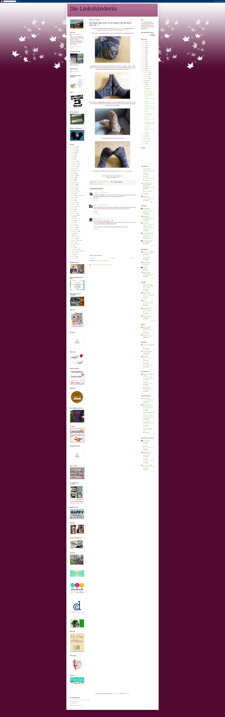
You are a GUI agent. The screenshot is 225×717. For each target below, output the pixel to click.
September (146, 78)
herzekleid (145, 382)
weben (72, 254)
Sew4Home (146, 176)
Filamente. (145, 356)
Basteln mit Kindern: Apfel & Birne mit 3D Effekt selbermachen (149, 287)
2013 (144, 68)
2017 (144, 60)
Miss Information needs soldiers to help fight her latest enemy (148, 407)
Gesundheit (74, 190)
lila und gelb (146, 216)
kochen (73, 208)
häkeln (72, 193)
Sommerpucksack (147, 352)
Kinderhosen (147, 86)
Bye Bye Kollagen (146, 258)
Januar (145, 141)
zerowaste (73, 258)
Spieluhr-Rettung (148, 91)
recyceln (73, 226)
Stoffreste (73, 235)
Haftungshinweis (75, 702)
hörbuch (73, 197)
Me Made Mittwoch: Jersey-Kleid (148, 114)
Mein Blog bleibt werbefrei (147, 89)
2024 (144, 45)
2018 (144, 58)
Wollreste (73, 256)
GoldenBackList (75, 191)
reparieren (73, 227)
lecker (72, 211)
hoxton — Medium (147, 428)
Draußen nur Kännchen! (149, 252)
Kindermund (74, 204)
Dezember (146, 72)
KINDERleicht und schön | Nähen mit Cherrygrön (147, 185)
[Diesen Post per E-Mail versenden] (114, 182)
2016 (144, 62)
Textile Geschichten (148, 233)
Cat (118, 177)
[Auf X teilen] (118, 182)
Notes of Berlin (146, 208)
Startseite (113, 258)
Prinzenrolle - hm (97, 218)
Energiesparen (74, 163)
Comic (72, 157)
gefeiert (73, 177)
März (145, 137)
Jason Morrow (115, 693)
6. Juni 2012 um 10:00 (102, 205)
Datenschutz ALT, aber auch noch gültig (80, 700)
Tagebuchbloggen (75, 240)
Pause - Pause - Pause (148, 383)
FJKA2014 (73, 166)
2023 (144, 47)
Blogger (127, 693)
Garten (72, 172)
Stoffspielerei (74, 236)
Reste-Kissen (147, 127)
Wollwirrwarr (146, 196)
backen (73, 154)
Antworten (95, 200)
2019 (144, 56)
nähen (72, 220)
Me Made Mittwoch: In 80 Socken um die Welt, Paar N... (149, 124)
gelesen (73, 184)
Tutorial (73, 247)
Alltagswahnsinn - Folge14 (148, 317)
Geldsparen (74, 183)
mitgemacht (95, 183)
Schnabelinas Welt (147, 351)
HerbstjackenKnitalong (76, 195)
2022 (144, 49)
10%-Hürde (74, 147)
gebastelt (73, 174)
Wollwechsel (123, 171)
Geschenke (74, 186)
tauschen (73, 244)
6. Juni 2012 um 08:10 (103, 192)
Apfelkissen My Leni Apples (149, 187)
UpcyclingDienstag (75, 251)
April (145, 135)
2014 (144, 66)
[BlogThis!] (116, 182)
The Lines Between (147, 465)
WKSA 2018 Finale (147, 242)
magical (95, 192)
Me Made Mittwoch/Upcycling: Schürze (149, 103)
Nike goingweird (147, 272)
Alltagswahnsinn (147, 316)
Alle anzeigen (152, 202)
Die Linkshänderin (93, 8)
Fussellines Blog (147, 308)
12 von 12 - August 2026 (148, 253)
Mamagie (145, 446)
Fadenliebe (145, 458)
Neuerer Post (93, 258)
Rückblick (73, 229)
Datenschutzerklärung (76, 705)
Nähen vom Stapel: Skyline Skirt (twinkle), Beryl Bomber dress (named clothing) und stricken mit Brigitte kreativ (148, 227)
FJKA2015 (73, 168)
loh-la (144, 300)
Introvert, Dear (146, 169)
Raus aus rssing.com (147, 336)
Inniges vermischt (147, 191)
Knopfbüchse (146, 335)
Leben (72, 209)
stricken (103, 183)
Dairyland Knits (147, 422)
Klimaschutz (74, 206)
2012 (144, 70)
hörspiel (73, 199)
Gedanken (73, 175)
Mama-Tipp (74, 213)
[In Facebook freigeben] (119, 182)
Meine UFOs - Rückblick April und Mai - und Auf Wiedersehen (148, 303)
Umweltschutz (74, 249)
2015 (144, 64)
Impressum (73, 703)
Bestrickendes (146, 440)
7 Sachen (73, 150)
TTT (72, 245)
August (145, 80)
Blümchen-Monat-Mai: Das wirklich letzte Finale (149, 95)
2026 (144, 41)
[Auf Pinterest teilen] (121, 182)
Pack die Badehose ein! (149, 106)
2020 (144, 53)
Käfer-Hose (146, 117)
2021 (144, 51)
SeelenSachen (146, 387)
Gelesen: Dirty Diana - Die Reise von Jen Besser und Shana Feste (148, 295)
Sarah (94, 205)
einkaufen (73, 161)
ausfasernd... (146, 257)
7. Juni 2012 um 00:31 (107, 218)
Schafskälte (125, 30)
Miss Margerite (146, 262)
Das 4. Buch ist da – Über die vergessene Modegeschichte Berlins (148, 236)
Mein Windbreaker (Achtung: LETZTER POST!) (147, 311)
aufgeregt (73, 152)
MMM (100, 183)
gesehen (73, 188)
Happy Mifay (146, 363)
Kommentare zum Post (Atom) (102, 260)
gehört (72, 179)
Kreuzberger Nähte (147, 241)
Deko (72, 159)
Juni (145, 84)
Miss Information (147, 405)
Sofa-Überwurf (74, 231)
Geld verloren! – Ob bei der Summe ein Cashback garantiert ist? (149, 211)
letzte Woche (121, 28)
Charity (73, 156)
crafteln (145, 267)
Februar (146, 139)
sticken (73, 233)
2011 (144, 143)
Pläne (72, 222)
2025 (144, 43)
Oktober (146, 76)
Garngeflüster (74, 170)
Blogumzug (145, 268)
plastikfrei (73, 224)
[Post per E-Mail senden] (111, 181)
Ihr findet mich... (146, 263)
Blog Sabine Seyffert (148, 285)
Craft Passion (146, 398)
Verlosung (73, 252)
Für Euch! (146, 111)
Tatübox (73, 242)
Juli (145, 82)
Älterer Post (132, 258)
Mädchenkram (146, 292)
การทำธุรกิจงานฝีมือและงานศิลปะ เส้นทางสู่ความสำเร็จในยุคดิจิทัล (148, 417)
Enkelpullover (146, 442)
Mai (145, 133)
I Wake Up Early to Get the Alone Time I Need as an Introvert (148, 171)
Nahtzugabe (146, 222)
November (146, 74)
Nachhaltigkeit (74, 218)
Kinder (72, 200)
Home (144, 347)
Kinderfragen (74, 202)
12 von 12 (73, 148)
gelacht (73, 181)
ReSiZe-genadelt (147, 452)
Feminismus (74, 165)
